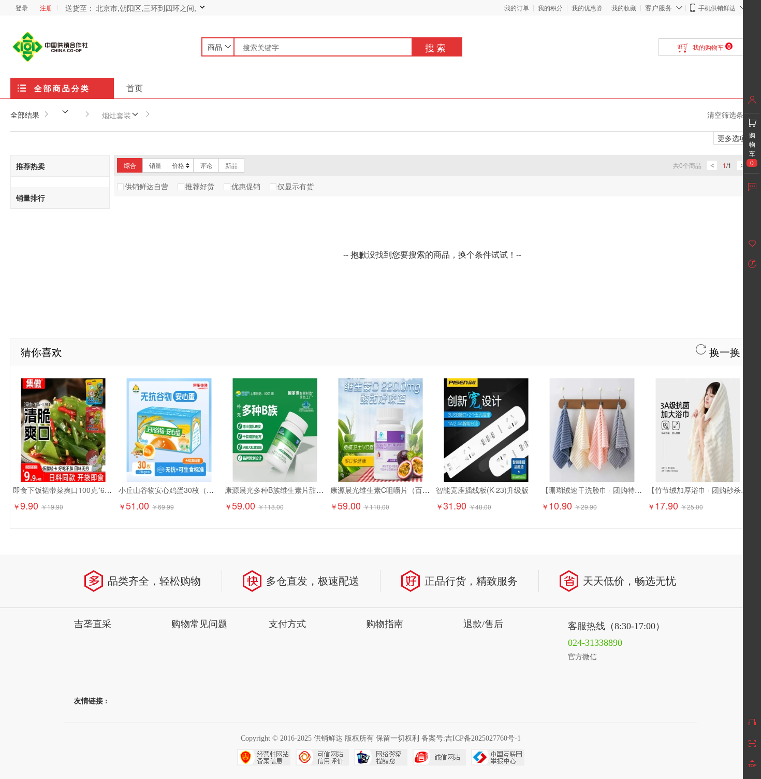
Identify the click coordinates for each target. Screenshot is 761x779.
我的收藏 (623, 7)
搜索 (436, 47)
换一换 (723, 351)
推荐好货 (199, 186)
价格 (178, 165)
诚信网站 (439, 757)
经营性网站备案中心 (263, 757)
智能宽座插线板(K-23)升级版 (482, 490)
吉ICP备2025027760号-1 (483, 738)
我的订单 (516, 7)
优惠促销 (245, 186)
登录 (22, 7)
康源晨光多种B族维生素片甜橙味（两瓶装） (296, 490)
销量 (155, 165)
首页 (134, 88)
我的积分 (550, 7)
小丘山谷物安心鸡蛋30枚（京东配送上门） (188, 490)
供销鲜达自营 (146, 186)
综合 (130, 165)
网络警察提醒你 (380, 757)
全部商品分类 (62, 88)
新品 (231, 165)
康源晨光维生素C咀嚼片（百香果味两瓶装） (401, 490)
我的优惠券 (587, 7)
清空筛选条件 (729, 114)
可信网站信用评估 (322, 757)
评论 (206, 165)
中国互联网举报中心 (497, 757)
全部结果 (24, 114)
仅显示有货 (295, 186)
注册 (46, 7)
